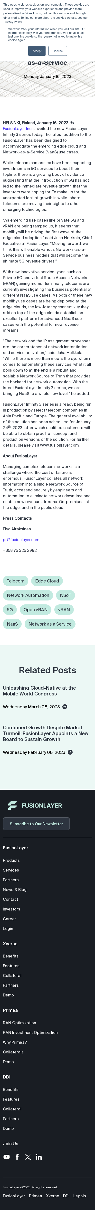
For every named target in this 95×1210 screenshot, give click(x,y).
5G (10, 609)
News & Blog (15, 889)
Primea (35, 1196)
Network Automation (28, 595)
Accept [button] (36, 51)
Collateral (12, 975)
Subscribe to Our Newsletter (36, 824)
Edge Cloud (47, 580)
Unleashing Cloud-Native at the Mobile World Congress (39, 690)
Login (8, 928)
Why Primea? (15, 1042)
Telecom (15, 580)
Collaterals (13, 1052)
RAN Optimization (19, 1023)
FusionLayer (14, 1196)
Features (11, 966)
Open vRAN (36, 609)
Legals (79, 1196)
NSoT (65, 595)
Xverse (52, 1196)
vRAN (64, 609)
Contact (10, 899)
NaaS (12, 624)
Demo (8, 995)
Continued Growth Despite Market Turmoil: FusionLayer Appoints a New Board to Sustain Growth (45, 733)
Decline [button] (58, 51)
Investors (11, 909)
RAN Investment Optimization (30, 1032)
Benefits (11, 956)
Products (11, 860)
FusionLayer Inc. (17, 128)
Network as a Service (50, 624)
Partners (11, 880)
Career (9, 919)
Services (11, 870)
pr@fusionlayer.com (21, 539)
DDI (66, 1196)
